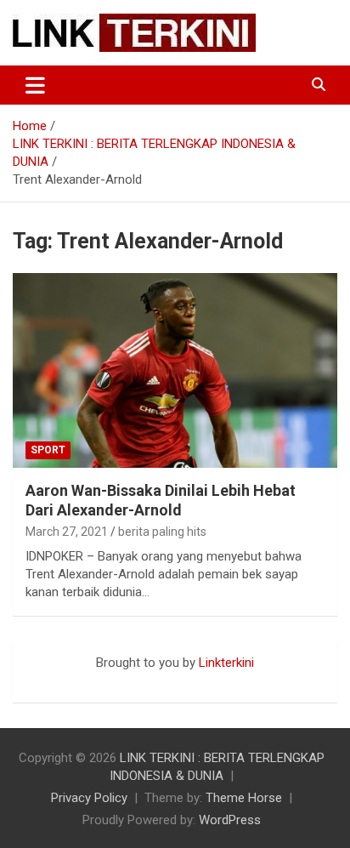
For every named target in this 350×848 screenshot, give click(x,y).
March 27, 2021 (66, 531)
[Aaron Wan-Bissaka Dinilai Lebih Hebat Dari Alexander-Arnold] (175, 370)
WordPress (230, 820)
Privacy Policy (89, 797)
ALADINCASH (63, 680)
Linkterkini (226, 662)
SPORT (48, 450)
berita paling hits (162, 531)
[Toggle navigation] (35, 85)
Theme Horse (244, 797)
